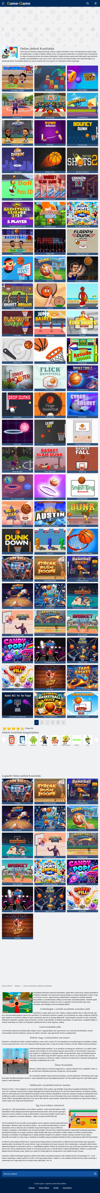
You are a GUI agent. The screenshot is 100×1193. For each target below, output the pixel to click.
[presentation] (4, 740)
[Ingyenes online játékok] (18, 3)
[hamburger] (3, 3)
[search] (95, 1174)
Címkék (56, 1188)
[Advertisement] (26, 26)
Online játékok (44, 1188)
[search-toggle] (87, 3)
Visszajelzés (67, 1188)
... (47, 722)
